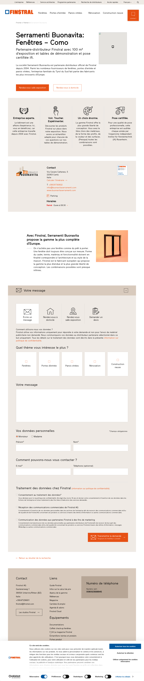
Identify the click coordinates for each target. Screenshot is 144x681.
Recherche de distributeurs (91, 2)
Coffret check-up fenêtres (60, 628)
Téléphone (83, 466)
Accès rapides (112, 2)
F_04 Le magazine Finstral (61, 632)
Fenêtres (42, 13)
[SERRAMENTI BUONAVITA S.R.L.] (29, 171)
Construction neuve (113, 13)
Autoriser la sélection (125, 653)
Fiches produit (56, 639)
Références (30, 2)
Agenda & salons (57, 608)
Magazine (54, 600)
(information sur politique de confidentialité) (91, 488)
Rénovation (94, 13)
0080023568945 (94, 591)
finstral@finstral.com (25, 604)
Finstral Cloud (55, 611)
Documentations (57, 625)
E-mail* (19, 466)
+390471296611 (22, 600)
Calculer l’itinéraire (55, 180)
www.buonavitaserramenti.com (61, 190)
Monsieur (23, 436)
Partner (26, 23)
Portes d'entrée (58, 13)
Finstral (18, 23)
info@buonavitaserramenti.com (61, 187)
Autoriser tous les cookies (125, 646)
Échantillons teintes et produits (63, 636)
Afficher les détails (122, 677)
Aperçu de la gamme (58, 593)
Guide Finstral (55, 585)
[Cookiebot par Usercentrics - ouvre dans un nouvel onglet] (14, 676)
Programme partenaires (67, 2)
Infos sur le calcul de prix (60, 589)
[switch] (66, 676)
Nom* (76, 442)
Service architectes (47, 2)
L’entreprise (19, 2)
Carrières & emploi (57, 604)
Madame (38, 436)
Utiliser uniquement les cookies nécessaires (125, 660)
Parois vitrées (75, 13)
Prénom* (20, 442)
